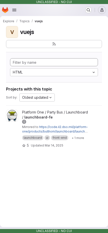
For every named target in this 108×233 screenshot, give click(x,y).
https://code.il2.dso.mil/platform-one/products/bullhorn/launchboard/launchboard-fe (55, 131)
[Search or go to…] (88, 10)
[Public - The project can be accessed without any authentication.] (24, 122)
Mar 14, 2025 (54, 145)
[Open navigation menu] (14, 10)
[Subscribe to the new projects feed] (54, 44)
